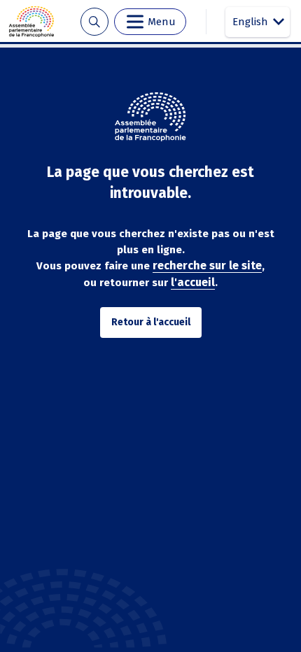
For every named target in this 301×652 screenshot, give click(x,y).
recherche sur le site (207, 265)
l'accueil (193, 282)
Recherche (94, 22)
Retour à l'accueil (150, 322)
